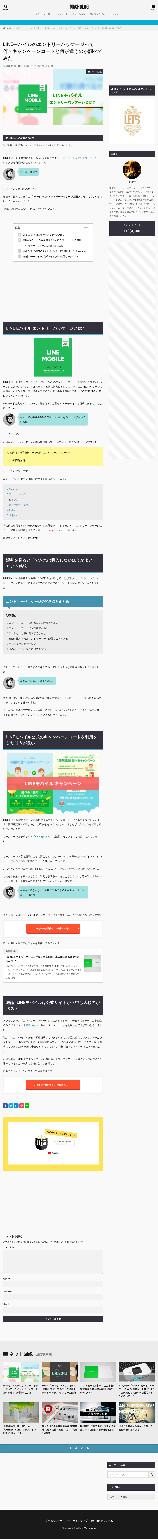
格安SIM (49, 66)
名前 (6, 1278)
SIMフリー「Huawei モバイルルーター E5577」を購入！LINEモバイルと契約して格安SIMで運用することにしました (136, 1390)
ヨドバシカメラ (17, 494)
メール (7, 1291)
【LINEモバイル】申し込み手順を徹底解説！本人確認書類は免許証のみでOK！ (43, 958)
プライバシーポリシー (57, 1520)
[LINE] (27, 1105)
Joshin (12, 509)
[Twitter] (10, 1105)
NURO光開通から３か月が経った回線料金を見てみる (136, 1428)
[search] (152, 1474)
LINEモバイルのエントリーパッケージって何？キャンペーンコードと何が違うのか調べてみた (83, 28)
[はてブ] (16, 1105)
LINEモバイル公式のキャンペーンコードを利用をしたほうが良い (52, 251)
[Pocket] (21, 1105)
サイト (6, 1304)
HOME (8, 28)
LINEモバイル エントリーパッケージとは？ (41, 234)
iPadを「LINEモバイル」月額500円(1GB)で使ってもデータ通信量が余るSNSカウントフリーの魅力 (59, 1389)
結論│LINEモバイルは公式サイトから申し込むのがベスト (48, 256)
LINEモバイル (39, 66)
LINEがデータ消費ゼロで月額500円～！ (53, 928)
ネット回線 (34, 28)
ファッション (78, 14)
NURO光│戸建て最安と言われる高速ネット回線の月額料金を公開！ (98, 1428)
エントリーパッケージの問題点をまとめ (41, 245)
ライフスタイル (97, 14)
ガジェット (62, 14)
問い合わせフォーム (102, 1520)
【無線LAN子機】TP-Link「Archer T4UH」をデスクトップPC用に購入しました (20, 1429)
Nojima (13, 515)
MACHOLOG (79, 7)
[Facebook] (5, 1105)
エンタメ (114, 14)
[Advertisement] (53, 291)
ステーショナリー (43, 14)
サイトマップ (80, 1520)
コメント (8, 1247)
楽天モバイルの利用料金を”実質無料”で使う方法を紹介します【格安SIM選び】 (59, 1429)
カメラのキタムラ (19, 504)
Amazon (13, 488)
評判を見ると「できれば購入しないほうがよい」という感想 (50, 240)
